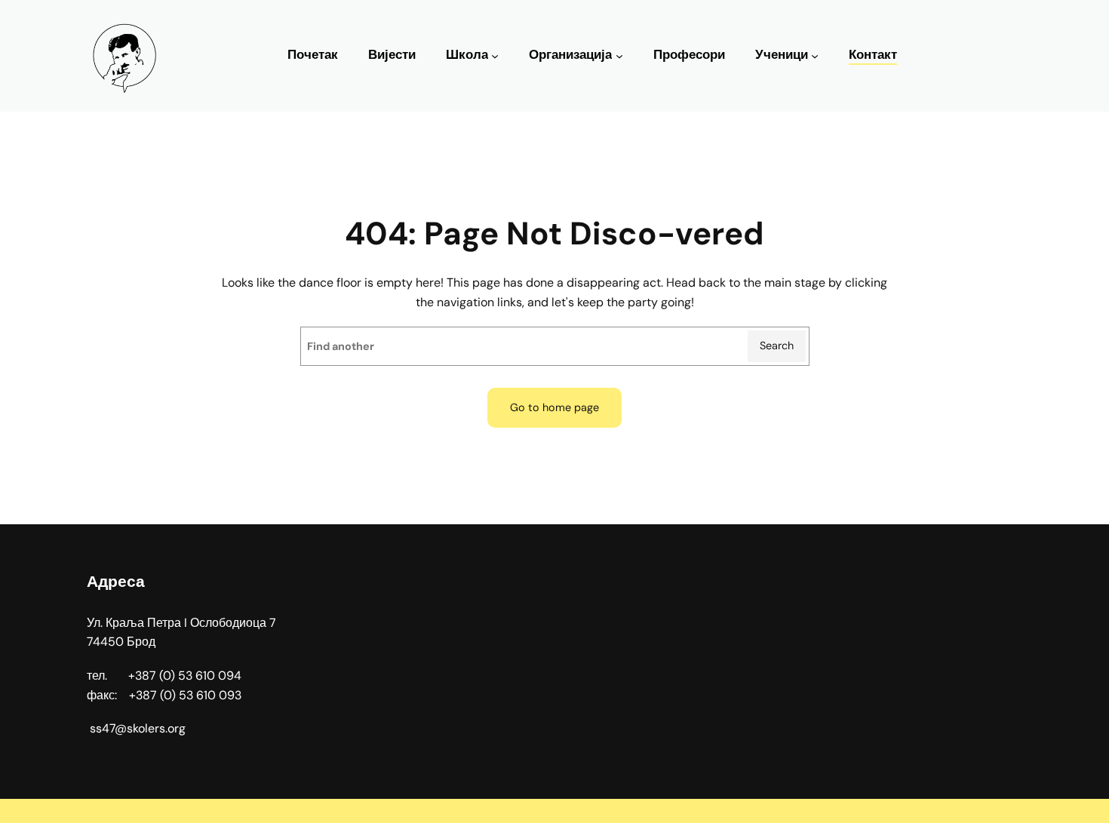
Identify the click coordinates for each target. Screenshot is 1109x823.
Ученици (781, 55)
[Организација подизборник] (619, 56)
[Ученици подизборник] (815, 56)
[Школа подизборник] (495, 56)
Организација (570, 55)
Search (777, 345)
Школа (467, 55)
